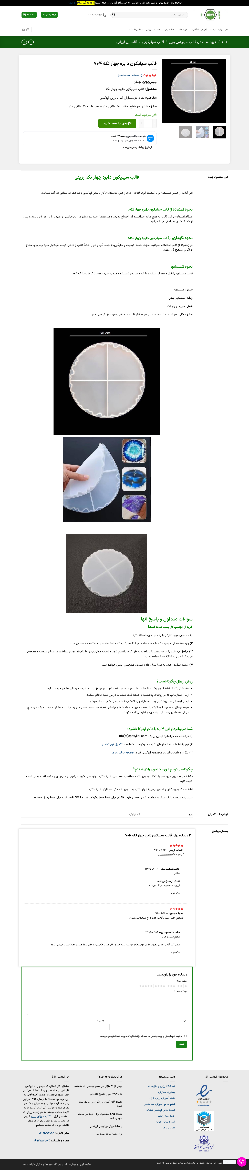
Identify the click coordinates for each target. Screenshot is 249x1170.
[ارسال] (114, 15)
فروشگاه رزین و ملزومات (161, 1086)
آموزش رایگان (200, 30)
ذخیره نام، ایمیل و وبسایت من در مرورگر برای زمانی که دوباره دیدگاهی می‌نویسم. (141, 1036)
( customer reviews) (130, 75)
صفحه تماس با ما (122, 752)
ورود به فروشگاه (86, 3)
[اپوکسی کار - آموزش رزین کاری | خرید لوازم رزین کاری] (210, 14)
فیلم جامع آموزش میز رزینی (159, 1104)
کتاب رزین (169, 30)
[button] (29, 15)
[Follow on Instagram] (27, 29)
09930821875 (42, 1141)
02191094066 (46, 1133)
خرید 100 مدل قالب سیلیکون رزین (193, 42)
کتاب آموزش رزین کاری (162, 1098)
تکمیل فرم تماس (112, 744)
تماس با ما (136, 30)
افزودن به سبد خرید (117, 123)
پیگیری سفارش (166, 1092)
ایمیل (100, 1020)
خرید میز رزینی (166, 1116)
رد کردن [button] (72, 3)
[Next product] (31, 42)
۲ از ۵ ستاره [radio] (180, 986)
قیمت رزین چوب (165, 1122)
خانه (225, 42)
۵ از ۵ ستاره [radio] (146, 986)
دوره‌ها (183, 30)
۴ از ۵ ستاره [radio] (160, 986)
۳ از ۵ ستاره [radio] (171, 986)
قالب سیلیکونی (153, 42)
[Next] (165, 91)
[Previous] (220, 91)
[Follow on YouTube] (23, 29)
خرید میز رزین (153, 30)
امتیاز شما (181, 981)
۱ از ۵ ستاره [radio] (186, 986)
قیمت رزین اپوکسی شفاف (160, 1110)
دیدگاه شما (180, 991)
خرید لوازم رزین (220, 30)
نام (184, 1020)
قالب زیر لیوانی (126, 42)
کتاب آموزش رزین (41, 1116)
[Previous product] (24, 42)
